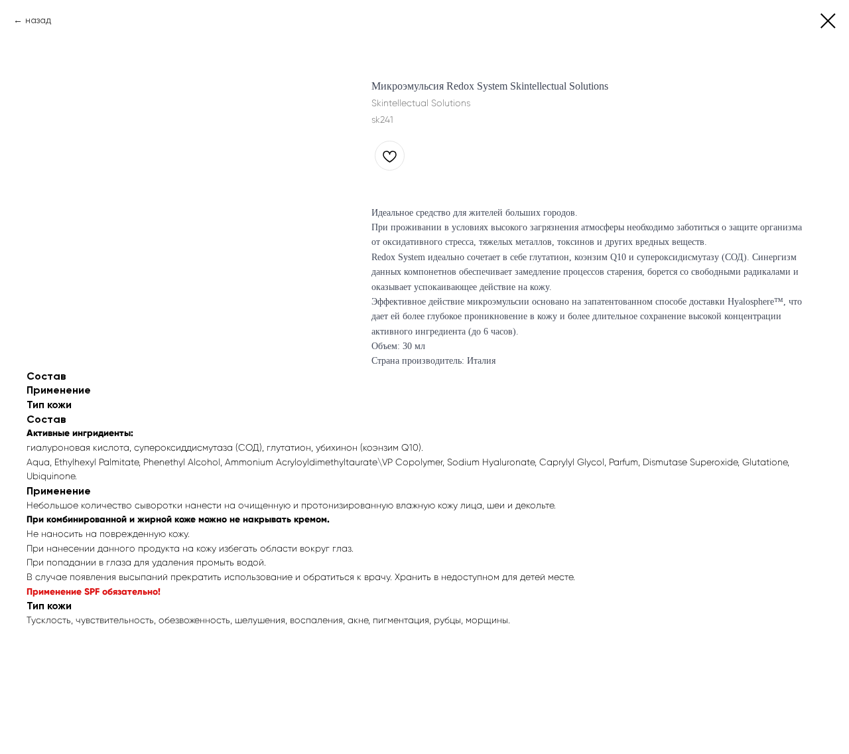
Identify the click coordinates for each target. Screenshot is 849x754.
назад (38, 20)
